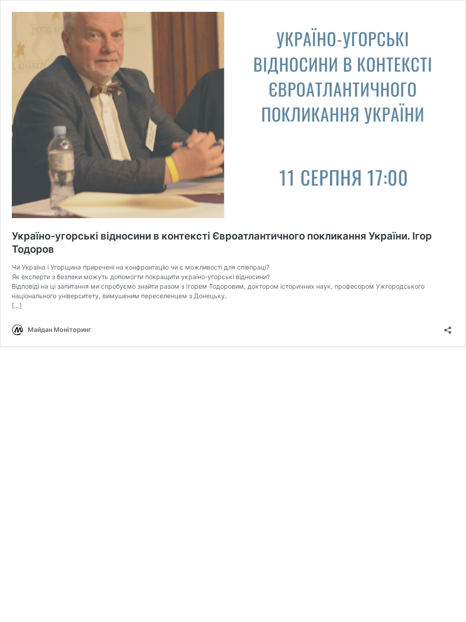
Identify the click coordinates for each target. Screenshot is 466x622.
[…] (17, 305)
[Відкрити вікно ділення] (447, 327)
